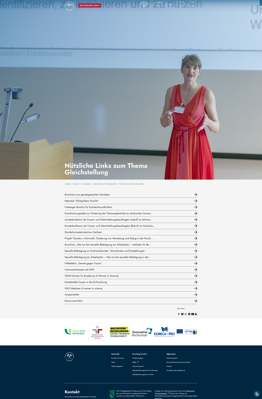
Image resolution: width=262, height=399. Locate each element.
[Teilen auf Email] (192, 314)
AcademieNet (72, 294)
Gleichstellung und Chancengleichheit (105, 184)
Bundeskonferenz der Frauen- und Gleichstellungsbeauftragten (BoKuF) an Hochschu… (110, 226)
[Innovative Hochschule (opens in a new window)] (142, 332)
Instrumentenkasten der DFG (79, 269)
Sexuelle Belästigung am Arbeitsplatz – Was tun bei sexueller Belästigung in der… (108, 257)
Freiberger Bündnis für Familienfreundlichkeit (88, 207)
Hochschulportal (137, 366)
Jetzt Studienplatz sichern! (90, 5)
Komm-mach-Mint (73, 301)
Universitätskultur (86, 184)
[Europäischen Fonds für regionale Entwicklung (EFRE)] (187, 332)
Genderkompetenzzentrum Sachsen (83, 232)
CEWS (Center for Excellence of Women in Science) (92, 276)
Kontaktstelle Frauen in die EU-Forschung (86, 282)
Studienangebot (137, 358)
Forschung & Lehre (139, 354)
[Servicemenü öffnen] (257, 394)
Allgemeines (171, 354)
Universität (76, 184)
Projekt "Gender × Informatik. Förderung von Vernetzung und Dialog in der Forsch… (109, 238)
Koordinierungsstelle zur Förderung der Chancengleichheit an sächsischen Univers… (109, 213)
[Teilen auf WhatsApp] (185, 314)
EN (171, 4)
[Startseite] (69, 6)
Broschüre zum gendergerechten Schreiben (87, 194)
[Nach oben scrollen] (257, 385)
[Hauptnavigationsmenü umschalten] (193, 6)
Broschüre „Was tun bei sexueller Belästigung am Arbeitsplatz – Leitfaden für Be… (108, 244)
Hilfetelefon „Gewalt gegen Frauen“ (83, 263)
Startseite (68, 184)
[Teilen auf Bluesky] (182, 314)
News (113, 362)
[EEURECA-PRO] (164, 332)
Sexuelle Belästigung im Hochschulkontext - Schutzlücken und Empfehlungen (105, 251)
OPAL (134, 362)
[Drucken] (196, 314)
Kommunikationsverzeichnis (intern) (178, 362)
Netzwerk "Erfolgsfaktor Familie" (81, 201)
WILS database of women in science (83, 288)
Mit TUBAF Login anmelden (181, 370)
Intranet (168, 366)
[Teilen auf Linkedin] (189, 314)
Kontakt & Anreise (117, 358)
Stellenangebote (116, 366)
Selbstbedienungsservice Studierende (145, 370)
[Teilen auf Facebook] (178, 314)
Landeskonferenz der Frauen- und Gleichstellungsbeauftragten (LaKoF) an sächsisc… (109, 219)
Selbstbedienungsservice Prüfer (143, 374)
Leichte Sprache (171, 358)
